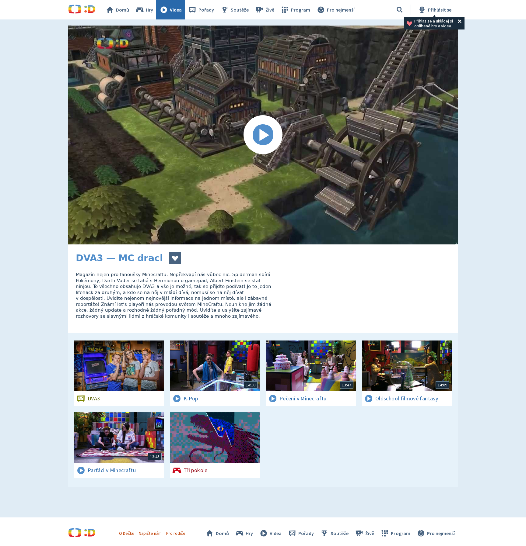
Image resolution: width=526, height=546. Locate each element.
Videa (176, 10)
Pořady (206, 10)
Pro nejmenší (341, 10)
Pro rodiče (175, 533)
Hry (149, 10)
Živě (269, 10)
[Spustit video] (263, 135)
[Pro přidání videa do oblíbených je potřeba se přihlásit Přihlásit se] (175, 258)
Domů (122, 10)
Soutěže (240, 10)
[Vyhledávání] (400, 9)
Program (300, 10)
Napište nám (150, 533)
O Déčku (126, 533)
